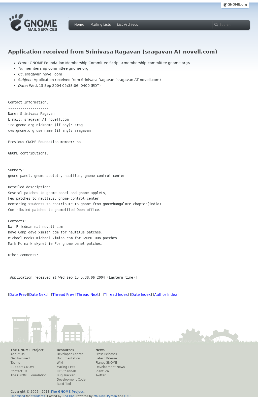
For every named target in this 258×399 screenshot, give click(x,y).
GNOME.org (237, 4)
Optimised (18, 395)
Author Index (165, 294)
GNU (127, 395)
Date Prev (18, 294)
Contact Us (19, 371)
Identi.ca (102, 371)
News (100, 350)
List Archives (127, 24)
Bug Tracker (66, 375)
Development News (110, 367)
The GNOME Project (27, 350)
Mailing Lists (100, 24)
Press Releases (106, 354)
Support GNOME (23, 367)
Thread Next (88, 294)
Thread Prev (63, 294)
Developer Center (70, 354)
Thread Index (116, 294)
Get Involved (20, 358)
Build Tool (64, 384)
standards (38, 395)
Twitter (100, 375)
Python (112, 395)
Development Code (71, 379)
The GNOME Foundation (29, 375)
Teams (15, 362)
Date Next (38, 294)
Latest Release (106, 358)
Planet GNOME (106, 362)
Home (79, 24)
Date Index (141, 294)
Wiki (60, 362)
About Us (17, 354)
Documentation (68, 358)
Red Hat (68, 395)
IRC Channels (66, 371)
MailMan (99, 395)
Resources (65, 350)
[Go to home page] (41, 32)
